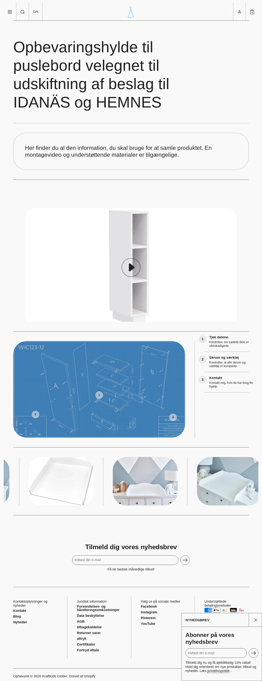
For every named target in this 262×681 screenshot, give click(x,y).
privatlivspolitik (218, 671)
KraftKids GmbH (54, 676)
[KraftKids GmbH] (131, 12)
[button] (22, 12)
